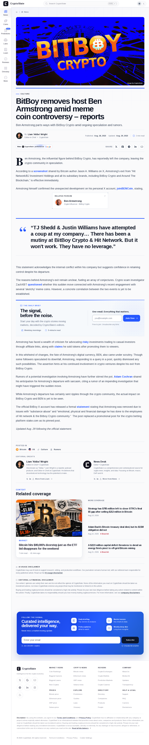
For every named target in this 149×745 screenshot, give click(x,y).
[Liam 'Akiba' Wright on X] (27, 479)
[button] (5, 79)
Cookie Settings (86, 738)
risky (86, 342)
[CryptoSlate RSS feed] (20, 695)
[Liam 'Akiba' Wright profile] (20, 465)
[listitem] (21, 449)
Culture (25, 94)
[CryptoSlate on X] (20, 680)
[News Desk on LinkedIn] (98, 479)
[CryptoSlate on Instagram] (35, 687)
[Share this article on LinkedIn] (135, 146)
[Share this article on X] (116, 146)
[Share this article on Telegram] (129, 146)
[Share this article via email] (141, 146)
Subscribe (130, 640)
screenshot (40, 171)
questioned (35, 284)
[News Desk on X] (95, 479)
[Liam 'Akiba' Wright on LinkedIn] (30, 479)
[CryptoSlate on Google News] (27, 680)
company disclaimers (130, 593)
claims (58, 346)
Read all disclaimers (80, 728)
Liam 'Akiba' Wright (37, 134)
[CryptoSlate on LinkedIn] (27, 687)
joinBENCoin (125, 188)
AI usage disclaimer (54, 573)
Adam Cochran (123, 376)
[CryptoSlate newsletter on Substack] (35, 680)
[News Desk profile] (87, 465)
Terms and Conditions (66, 718)
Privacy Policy (85, 718)
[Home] (16, 12)
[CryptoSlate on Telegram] (20, 687)
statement (83, 406)
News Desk (100, 462)
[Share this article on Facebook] (122, 146)
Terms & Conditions (56, 738)
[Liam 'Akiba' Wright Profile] (19, 135)
